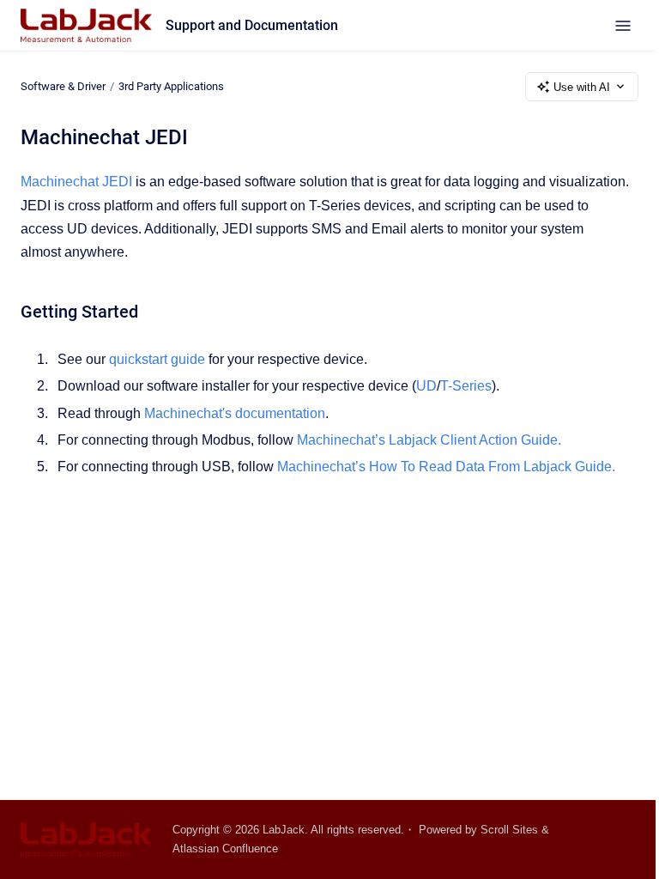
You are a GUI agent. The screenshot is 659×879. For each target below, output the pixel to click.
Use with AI (581, 87)
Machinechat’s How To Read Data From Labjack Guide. (446, 466)
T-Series (466, 386)
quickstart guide (157, 359)
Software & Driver (63, 86)
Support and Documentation (252, 25)
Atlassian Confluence (225, 848)
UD (426, 386)
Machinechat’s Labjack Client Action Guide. (429, 440)
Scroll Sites (509, 829)
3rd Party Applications (171, 86)
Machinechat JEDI (76, 181)
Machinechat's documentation (234, 413)
